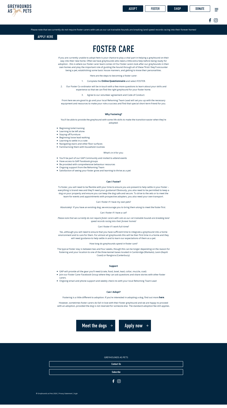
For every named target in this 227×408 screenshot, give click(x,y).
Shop (177, 9)
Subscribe (116, 371)
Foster (155, 9)
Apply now (134, 325)
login (76, 393)
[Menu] (216, 9)
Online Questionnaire (113, 81)
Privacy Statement (65, 393)
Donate (199, 9)
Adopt (133, 9)
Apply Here (45, 37)
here (161, 297)
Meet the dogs (94, 325)
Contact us (116, 363)
